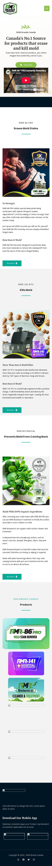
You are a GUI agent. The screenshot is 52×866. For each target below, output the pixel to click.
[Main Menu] (46, 8)
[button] (26, 65)
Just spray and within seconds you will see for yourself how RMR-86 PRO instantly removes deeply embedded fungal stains (26, 229)
